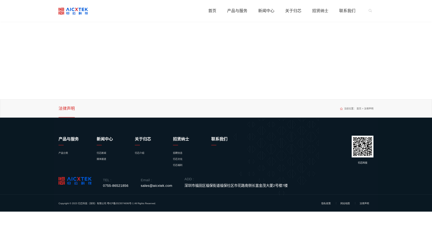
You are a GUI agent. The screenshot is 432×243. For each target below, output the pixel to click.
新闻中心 (266, 10)
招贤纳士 (320, 10)
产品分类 (63, 153)
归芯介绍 (139, 153)
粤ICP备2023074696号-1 (120, 203)
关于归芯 (293, 10)
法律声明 (67, 108)
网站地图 (345, 203)
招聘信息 (177, 153)
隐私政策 (326, 203)
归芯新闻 (101, 153)
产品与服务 (237, 10)
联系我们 (347, 10)
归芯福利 (177, 165)
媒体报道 (101, 159)
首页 (212, 10)
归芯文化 (177, 159)
